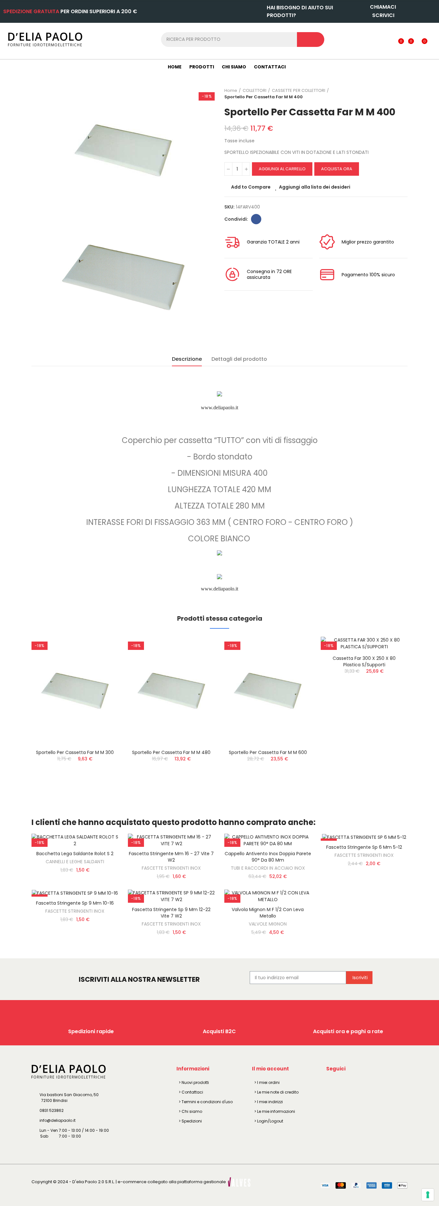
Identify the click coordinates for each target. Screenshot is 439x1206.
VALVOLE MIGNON (268, 924)
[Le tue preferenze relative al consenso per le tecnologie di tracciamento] (428, 1195)
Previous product (386, 94)
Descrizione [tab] (187, 359)
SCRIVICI (383, 15)
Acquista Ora (336, 169)
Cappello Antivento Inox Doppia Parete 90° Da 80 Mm (268, 856)
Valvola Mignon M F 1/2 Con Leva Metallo (268, 912)
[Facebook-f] (332, 1083)
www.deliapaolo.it (219, 407)
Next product (403, 94)
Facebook (256, 219)
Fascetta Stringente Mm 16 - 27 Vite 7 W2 (171, 856)
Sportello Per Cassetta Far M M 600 (268, 752)
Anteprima (102, 673)
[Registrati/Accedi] (388, 39)
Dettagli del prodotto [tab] (239, 359)
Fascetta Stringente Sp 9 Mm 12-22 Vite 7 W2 (171, 912)
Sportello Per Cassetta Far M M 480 (171, 752)
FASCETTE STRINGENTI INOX (171, 868)
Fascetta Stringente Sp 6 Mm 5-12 (364, 847)
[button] (14, 720)
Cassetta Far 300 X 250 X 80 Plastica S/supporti (364, 661)
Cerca (310, 39)
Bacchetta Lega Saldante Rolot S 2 (74, 853)
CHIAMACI (383, 7)
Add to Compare (251, 187)
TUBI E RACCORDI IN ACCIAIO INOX (268, 868)
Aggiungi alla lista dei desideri (314, 187)
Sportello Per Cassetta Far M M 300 (75, 752)
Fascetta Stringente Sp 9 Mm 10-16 (75, 903)
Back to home (394, 94)
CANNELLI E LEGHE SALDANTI (75, 861)
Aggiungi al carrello (282, 169)
